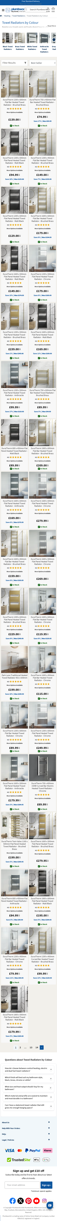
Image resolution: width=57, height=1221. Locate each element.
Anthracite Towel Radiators (44, 49)
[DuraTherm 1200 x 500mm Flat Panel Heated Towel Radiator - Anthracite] (14, 374)
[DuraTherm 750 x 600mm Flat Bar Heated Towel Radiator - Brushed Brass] (42, 374)
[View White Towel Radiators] (32, 38)
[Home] (1, 16)
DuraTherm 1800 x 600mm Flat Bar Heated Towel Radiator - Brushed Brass (42, 451)
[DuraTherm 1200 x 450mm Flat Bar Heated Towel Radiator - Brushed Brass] (42, 142)
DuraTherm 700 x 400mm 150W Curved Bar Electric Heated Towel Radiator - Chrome (42, 787)
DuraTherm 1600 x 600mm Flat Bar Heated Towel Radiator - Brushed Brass (42, 218)
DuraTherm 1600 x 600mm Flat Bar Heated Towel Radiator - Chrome (42, 620)
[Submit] (27, 9)
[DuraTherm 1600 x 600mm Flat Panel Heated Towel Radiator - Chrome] (42, 485)
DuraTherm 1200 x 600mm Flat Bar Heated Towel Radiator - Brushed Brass (14, 102)
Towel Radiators (18, 16)
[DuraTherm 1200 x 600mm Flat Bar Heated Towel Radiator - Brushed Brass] (14, 84)
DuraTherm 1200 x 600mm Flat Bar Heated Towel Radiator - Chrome (14, 733)
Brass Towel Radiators (20, 48)
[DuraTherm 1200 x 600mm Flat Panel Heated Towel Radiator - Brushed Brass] (14, 601)
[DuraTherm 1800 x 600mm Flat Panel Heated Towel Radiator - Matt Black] (42, 882)
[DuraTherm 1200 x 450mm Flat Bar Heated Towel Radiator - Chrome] (14, 940)
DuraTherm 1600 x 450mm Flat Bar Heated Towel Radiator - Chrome (42, 678)
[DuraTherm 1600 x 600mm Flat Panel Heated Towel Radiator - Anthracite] (14, 485)
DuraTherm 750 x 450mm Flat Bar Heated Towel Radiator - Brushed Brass (43, 102)
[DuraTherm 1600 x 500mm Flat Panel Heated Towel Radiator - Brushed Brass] (42, 825)
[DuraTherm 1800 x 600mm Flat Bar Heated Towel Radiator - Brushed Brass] (42, 432)
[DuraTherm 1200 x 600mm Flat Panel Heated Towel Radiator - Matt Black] (14, 200)
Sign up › (46, 1185)
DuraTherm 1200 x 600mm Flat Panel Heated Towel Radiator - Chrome (42, 733)
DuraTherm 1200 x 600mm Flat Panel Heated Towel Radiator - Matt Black (14, 218)
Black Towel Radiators (8, 48)
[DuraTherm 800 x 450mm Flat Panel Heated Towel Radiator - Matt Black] (14, 432)
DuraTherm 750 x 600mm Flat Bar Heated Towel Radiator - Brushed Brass (43, 393)
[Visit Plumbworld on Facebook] (12, 1200)
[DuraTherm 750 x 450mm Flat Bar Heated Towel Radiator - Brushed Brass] (42, 84)
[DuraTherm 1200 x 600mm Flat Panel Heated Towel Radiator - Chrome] (42, 715)
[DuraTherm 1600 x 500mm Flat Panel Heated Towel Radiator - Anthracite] (14, 767)
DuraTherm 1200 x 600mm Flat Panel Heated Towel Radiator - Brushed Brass (14, 620)
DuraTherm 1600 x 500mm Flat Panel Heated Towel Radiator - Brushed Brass (42, 844)
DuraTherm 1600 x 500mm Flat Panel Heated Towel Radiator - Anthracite (14, 786)
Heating (7, 16)
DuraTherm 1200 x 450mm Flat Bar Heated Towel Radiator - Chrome (14, 959)
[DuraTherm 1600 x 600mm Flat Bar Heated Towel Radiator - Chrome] (42, 601)
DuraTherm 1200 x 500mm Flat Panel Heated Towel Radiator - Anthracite (14, 393)
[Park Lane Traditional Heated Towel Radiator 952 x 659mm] (14, 659)
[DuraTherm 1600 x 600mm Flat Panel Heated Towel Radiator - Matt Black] (42, 316)
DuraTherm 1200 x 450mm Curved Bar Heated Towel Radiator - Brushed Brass (42, 959)
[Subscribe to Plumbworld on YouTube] (36, 1200)
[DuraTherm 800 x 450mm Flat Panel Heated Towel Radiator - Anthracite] (14, 882)
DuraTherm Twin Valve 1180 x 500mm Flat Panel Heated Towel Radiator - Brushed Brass (14, 845)
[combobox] (36, 9)
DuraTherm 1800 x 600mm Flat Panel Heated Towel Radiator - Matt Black (42, 901)
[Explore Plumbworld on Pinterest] (28, 1200)
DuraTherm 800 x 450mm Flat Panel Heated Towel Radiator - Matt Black (14, 451)
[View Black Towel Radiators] (7, 38)
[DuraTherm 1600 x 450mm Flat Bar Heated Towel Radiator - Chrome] (42, 659)
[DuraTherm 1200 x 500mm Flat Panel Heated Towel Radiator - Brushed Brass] (14, 316)
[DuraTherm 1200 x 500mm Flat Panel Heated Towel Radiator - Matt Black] (14, 142)
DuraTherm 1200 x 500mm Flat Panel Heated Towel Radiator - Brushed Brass (14, 335)
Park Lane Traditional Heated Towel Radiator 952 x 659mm (14, 676)
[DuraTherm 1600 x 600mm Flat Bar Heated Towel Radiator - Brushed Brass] (42, 200)
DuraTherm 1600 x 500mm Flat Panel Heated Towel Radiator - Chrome (42, 562)
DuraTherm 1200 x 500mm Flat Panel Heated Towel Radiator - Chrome (42, 277)
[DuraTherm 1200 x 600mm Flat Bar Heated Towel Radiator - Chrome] (14, 715)
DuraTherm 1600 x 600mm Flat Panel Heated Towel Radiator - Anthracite (14, 503)
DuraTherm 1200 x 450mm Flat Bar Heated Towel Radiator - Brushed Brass (42, 160)
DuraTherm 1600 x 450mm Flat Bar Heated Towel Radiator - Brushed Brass (14, 562)
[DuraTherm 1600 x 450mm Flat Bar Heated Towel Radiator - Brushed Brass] (14, 543)
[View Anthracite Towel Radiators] (44, 38)
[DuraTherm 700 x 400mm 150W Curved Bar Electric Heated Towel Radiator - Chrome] (42, 767)
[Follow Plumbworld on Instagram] (44, 1200)
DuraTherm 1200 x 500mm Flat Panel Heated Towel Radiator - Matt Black (14, 160)
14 (37, 1047)
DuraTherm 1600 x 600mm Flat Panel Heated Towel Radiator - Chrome (42, 503)
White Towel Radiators (32, 48)
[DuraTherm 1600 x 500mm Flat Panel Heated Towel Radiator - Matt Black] (14, 258)
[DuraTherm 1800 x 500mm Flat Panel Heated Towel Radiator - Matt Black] (14, 999)
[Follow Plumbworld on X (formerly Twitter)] (20, 1200)
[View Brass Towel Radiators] (20, 38)
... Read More (51, 26)
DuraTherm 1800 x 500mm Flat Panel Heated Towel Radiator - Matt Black (14, 1017)
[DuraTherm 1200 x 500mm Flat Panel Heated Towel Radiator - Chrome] (42, 258)
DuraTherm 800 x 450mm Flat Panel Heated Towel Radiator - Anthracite (14, 901)
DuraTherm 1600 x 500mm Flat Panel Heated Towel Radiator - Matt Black (14, 277)
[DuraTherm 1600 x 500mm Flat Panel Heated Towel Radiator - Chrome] (42, 543)
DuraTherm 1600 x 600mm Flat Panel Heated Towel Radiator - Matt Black (42, 335)
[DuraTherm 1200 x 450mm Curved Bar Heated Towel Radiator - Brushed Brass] (42, 940)
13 (31, 1047)
